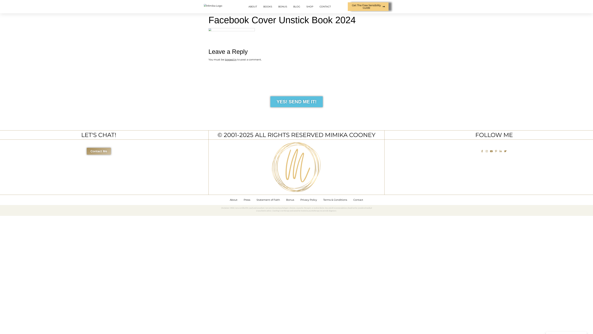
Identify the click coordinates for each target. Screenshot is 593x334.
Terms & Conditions (335, 199)
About (234, 199)
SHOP (309, 6)
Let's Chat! (98, 135)
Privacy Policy (308, 199)
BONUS (282, 6)
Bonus (290, 199)
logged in (231, 59)
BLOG (296, 6)
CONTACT (325, 6)
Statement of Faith (268, 199)
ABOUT (252, 6)
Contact (358, 199)
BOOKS (267, 6)
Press (247, 199)
